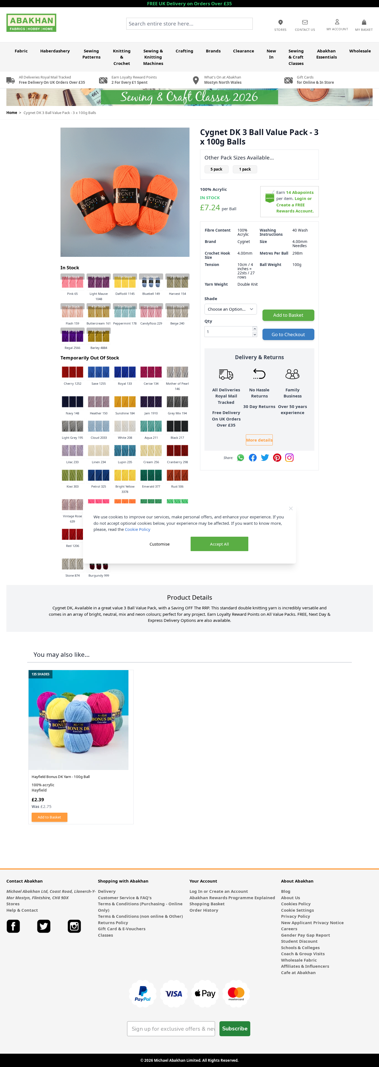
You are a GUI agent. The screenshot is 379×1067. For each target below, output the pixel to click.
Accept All (219, 544)
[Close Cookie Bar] (291, 508)
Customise (160, 544)
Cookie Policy (137, 529)
